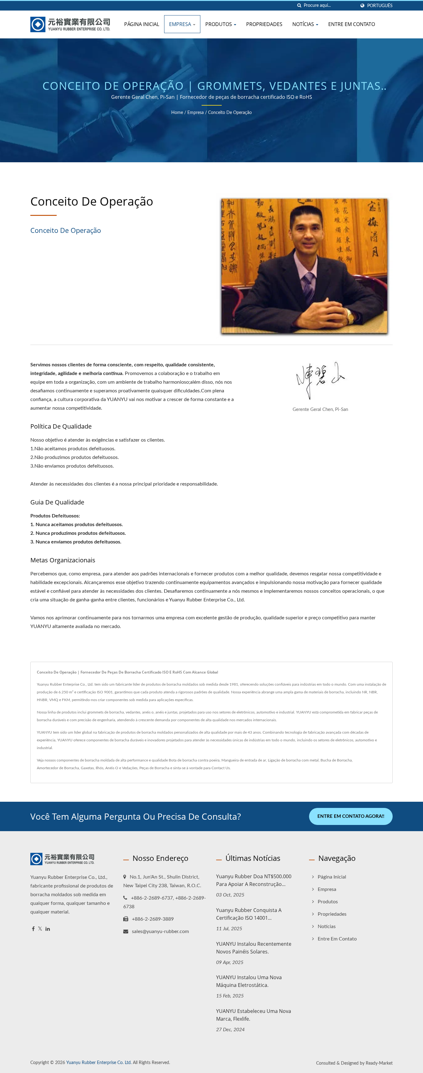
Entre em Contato (351, 24)
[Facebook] (33, 929)
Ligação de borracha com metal (293, 760)
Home (177, 113)
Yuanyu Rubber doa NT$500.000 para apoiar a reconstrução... (253, 880)
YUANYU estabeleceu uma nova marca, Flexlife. (253, 1015)
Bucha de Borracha (336, 760)
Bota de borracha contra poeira (194, 760)
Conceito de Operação (230, 113)
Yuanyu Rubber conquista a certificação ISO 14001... (248, 914)
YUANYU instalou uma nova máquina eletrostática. (249, 981)
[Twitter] (40, 929)
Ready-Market (379, 1063)
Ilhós (99, 768)
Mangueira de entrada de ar (243, 760)
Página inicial (141, 24)
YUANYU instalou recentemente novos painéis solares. (253, 947)
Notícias (303, 24)
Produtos (219, 24)
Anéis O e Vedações (121, 768)
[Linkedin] (48, 929)
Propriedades (264, 24)
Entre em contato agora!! (350, 816)
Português (380, 5)
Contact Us (221, 768)
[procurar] (299, 6)
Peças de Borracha (154, 768)
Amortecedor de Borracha (58, 768)
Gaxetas (87, 768)
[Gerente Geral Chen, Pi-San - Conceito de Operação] (320, 383)
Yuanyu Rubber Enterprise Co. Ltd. (99, 1063)
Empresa (180, 24)
